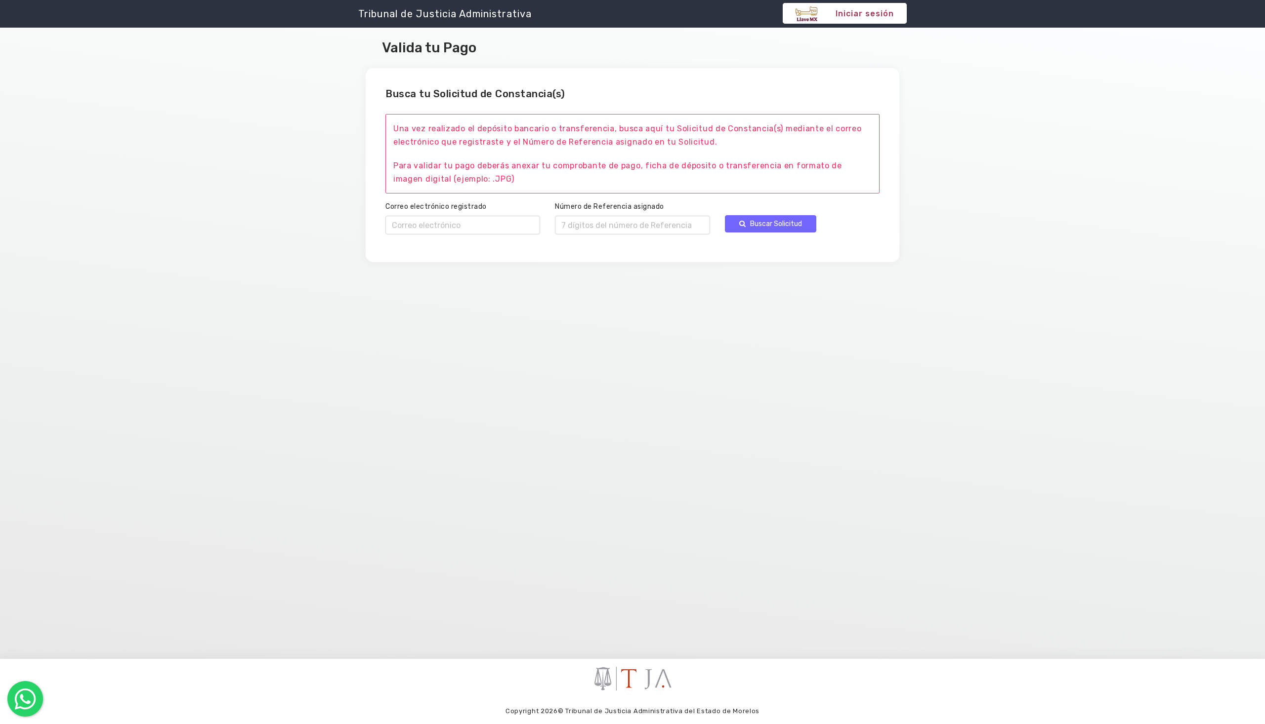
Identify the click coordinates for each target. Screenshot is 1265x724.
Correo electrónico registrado (436, 206)
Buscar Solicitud (774, 224)
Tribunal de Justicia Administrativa (445, 14)
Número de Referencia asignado (609, 206)
